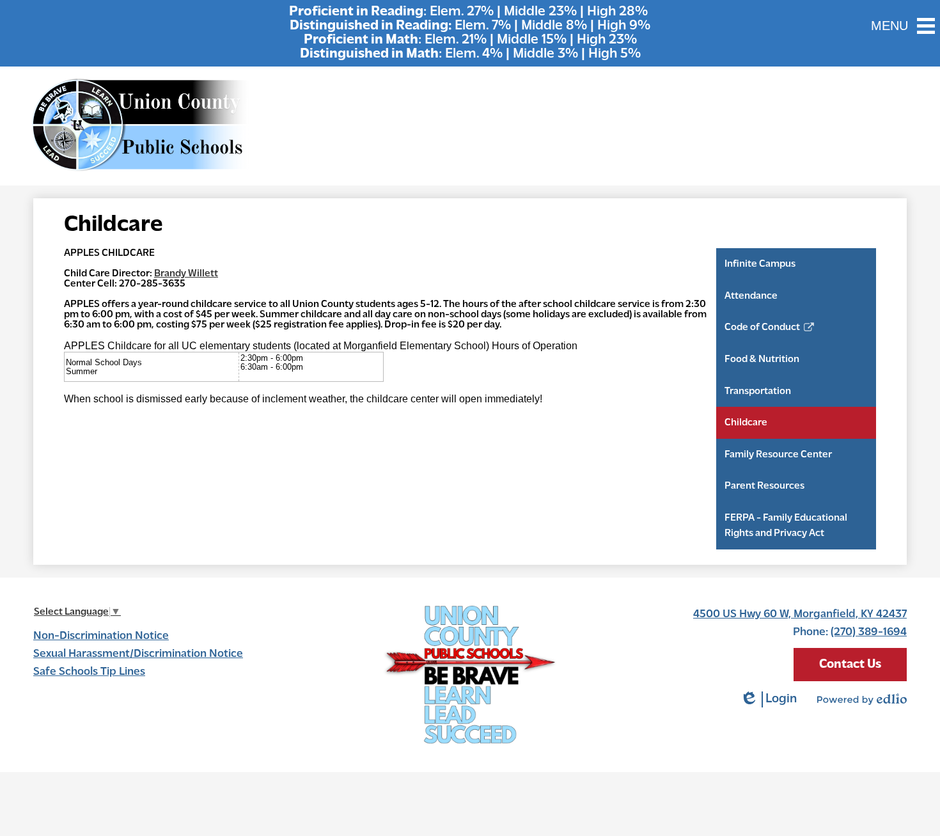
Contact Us (850, 664)
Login (768, 700)
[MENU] (926, 26)
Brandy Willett (186, 274)
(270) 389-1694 (869, 632)
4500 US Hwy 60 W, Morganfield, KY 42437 (800, 614)
